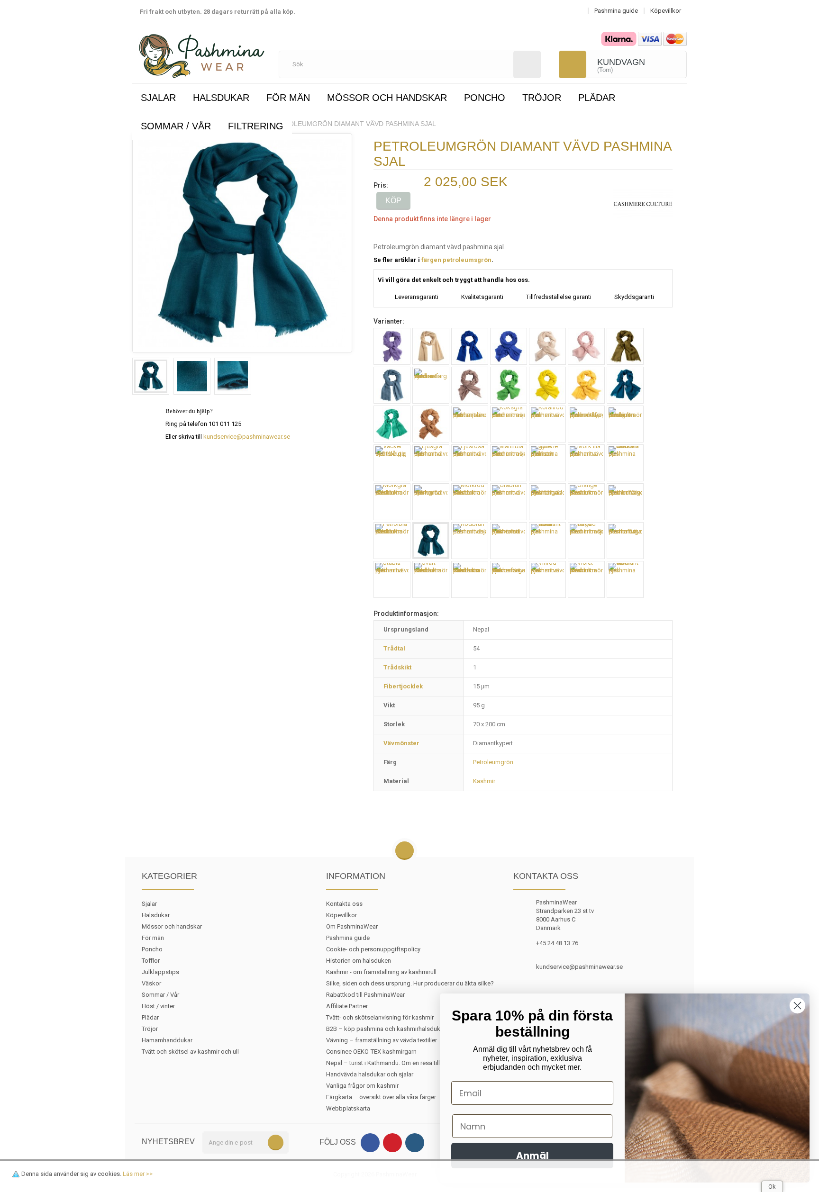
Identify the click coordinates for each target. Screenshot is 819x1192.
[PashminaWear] (201, 50)
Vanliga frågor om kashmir (362, 1085)
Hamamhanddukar (167, 1040)
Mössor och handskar (387, 97)
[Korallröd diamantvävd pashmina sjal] (547, 424)
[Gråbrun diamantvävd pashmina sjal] (470, 385)
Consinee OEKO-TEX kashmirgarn (371, 1051)
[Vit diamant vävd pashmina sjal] (625, 579)
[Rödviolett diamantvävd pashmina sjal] (509, 541)
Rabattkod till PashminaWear (365, 994)
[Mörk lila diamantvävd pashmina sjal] (586, 463)
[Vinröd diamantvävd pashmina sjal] (547, 579)
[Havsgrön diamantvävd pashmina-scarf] (392, 424)
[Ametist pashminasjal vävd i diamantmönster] (392, 346)
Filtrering (255, 126)
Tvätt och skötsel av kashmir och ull (190, 1051)
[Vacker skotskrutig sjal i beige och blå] (392, 463)
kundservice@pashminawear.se (246, 436)
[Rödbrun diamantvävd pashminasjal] (470, 541)
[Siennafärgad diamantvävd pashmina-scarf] (625, 541)
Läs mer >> (138, 1173)
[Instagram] (414, 1142)
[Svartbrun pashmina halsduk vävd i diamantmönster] (470, 579)
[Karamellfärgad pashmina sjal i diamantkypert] (431, 424)
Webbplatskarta (348, 1108)
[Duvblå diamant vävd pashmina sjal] (392, 385)
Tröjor (541, 97)
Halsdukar (221, 97)
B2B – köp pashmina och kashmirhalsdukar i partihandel (403, 1028)
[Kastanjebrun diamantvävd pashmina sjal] (470, 424)
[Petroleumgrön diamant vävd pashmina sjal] (151, 376)
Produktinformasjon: (406, 613)
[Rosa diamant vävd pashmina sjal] (547, 541)
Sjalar (158, 97)
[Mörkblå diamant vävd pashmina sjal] (625, 463)
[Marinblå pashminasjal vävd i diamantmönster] (509, 463)
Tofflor (151, 960)
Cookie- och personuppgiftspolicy (373, 949)
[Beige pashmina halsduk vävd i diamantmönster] (431, 346)
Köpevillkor (341, 915)
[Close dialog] (797, 1005)
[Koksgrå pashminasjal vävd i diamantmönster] (509, 424)
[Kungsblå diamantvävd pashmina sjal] (509, 346)
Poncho (484, 97)
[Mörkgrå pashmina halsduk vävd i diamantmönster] (392, 502)
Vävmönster (401, 743)
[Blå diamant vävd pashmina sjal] (470, 346)
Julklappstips (160, 971)
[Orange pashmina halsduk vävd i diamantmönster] (586, 502)
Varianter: (388, 321)
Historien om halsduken (358, 960)
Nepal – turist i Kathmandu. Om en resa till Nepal (391, 1062)
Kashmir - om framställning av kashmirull (381, 971)
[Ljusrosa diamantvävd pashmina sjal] (470, 463)
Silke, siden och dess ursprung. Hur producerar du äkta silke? (410, 983)
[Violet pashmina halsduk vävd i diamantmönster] (586, 579)
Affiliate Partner (347, 1006)
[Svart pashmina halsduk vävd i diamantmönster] (431, 579)
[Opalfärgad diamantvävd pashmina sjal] (547, 502)
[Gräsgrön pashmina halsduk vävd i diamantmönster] (509, 385)
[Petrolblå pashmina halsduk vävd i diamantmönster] (392, 541)
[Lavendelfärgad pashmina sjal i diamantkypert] (586, 424)
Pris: (380, 185)
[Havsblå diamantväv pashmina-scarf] (625, 385)
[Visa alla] (643, 203)
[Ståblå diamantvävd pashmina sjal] (392, 579)
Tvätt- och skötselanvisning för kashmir (380, 1017)
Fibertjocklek (403, 686)
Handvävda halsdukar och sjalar (369, 1074)
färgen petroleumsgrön (456, 259)
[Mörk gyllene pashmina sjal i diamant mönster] (547, 463)
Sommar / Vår (176, 126)
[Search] (527, 64)
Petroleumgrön (493, 762)
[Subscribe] (275, 1142)
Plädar (596, 97)
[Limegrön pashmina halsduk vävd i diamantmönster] (625, 424)
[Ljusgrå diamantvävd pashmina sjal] (431, 463)
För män (288, 97)
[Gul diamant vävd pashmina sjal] (547, 385)
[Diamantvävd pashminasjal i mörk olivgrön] (625, 346)
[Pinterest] (392, 1142)
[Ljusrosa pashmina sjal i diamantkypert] (586, 346)
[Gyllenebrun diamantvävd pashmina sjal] (586, 385)
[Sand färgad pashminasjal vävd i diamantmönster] (586, 541)
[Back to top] (404, 851)
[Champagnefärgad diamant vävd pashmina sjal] (547, 346)
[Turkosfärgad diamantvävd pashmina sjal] (509, 579)
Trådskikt (397, 667)
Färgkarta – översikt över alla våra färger (381, 1097)
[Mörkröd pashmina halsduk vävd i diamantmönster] (470, 502)
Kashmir (484, 781)
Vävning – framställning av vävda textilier (381, 1040)
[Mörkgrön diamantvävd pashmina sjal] (431, 502)
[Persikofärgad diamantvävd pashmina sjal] (625, 502)
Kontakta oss (344, 903)
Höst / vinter (158, 1006)
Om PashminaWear (352, 926)
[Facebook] (370, 1142)
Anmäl (532, 1155)
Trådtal (394, 648)
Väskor (151, 983)
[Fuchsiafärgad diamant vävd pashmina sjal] (431, 385)
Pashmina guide (348, 937)
